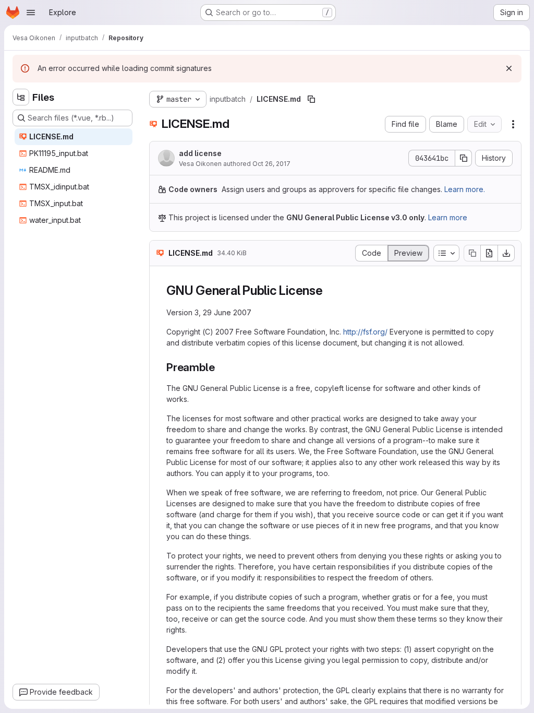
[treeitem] (73, 136)
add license (200, 153)
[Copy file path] (311, 99)
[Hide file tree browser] (21, 97)
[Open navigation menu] (30, 12)
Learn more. (464, 189)
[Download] (506, 253)
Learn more (447, 217)
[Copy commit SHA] (463, 158)
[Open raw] (489, 253)
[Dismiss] (509, 68)
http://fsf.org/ (365, 331)
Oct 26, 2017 (271, 164)
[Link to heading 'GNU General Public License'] (329, 290)
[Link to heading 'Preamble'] (220, 367)
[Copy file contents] (472, 253)
